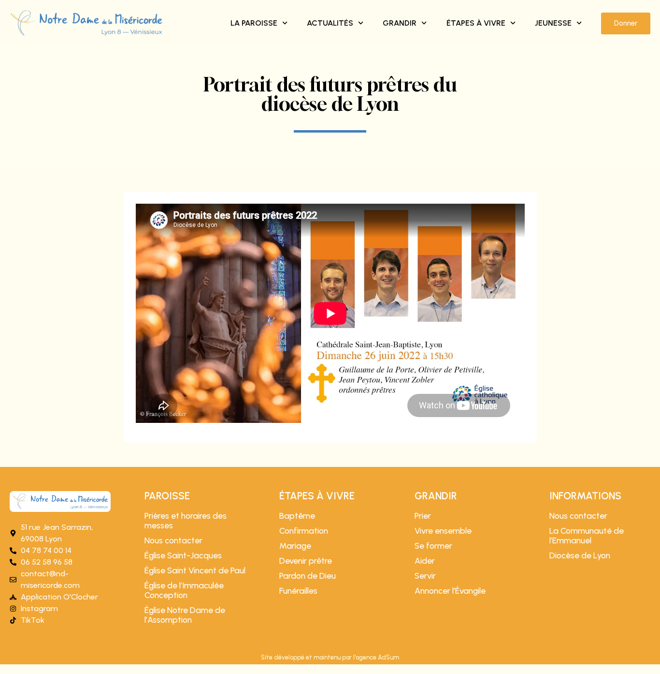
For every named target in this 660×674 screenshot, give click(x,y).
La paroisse (253, 23)
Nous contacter (173, 540)
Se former (433, 546)
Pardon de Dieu (307, 576)
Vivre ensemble (443, 531)
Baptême (297, 516)
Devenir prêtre (305, 561)
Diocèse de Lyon (579, 555)
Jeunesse (553, 23)
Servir (425, 576)
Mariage (295, 546)
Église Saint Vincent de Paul (194, 570)
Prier (423, 516)
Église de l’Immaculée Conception (184, 590)
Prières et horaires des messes (185, 520)
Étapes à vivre (475, 23)
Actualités (330, 23)
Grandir (399, 23)
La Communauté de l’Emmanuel (586, 535)
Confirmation (303, 531)
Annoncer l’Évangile (450, 591)
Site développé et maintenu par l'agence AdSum (330, 657)
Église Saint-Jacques (183, 555)
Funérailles (298, 591)
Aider (425, 561)
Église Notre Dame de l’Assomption (184, 615)
